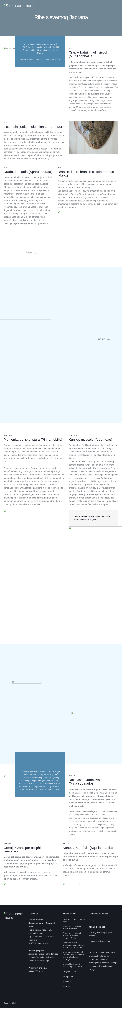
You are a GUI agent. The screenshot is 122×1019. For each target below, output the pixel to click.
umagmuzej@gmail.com (99, 941)
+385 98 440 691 (97, 927)
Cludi (14, 1003)
